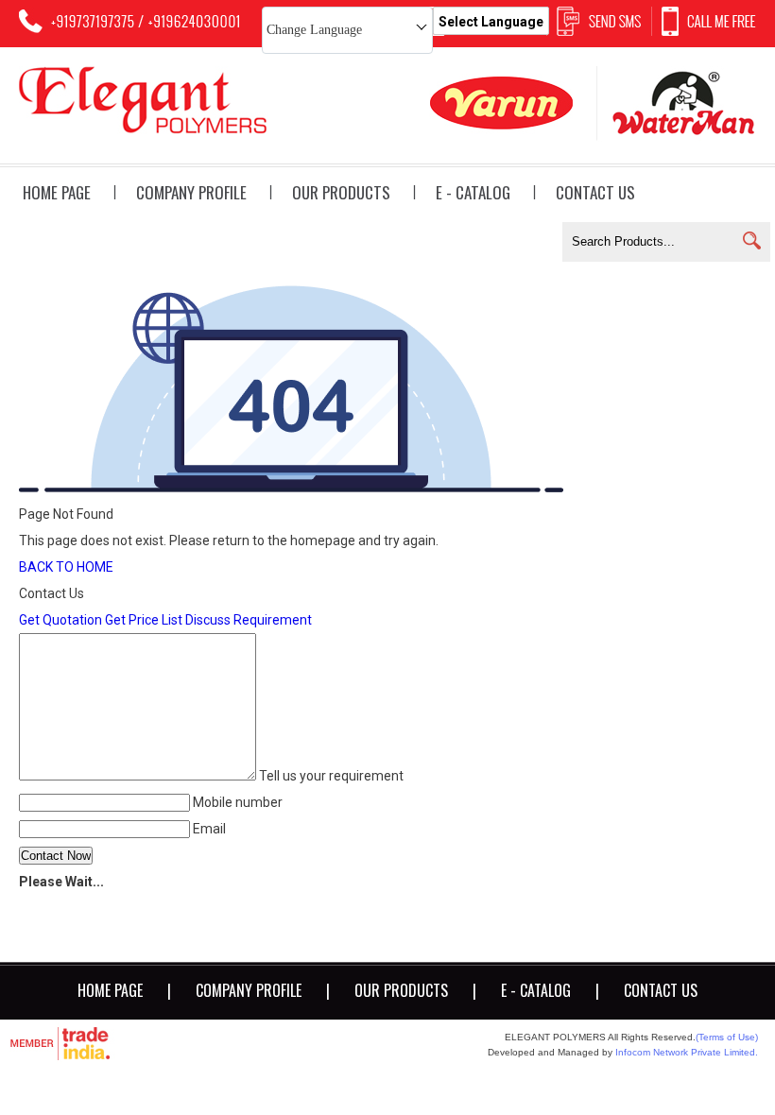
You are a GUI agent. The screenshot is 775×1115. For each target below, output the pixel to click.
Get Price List (143, 619)
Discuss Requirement (248, 619)
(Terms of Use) (727, 1037)
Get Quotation (60, 619)
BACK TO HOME (66, 567)
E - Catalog (473, 192)
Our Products (341, 192)
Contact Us (595, 192)
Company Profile (191, 192)
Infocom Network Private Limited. (686, 1052)
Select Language (491, 21)
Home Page (57, 192)
